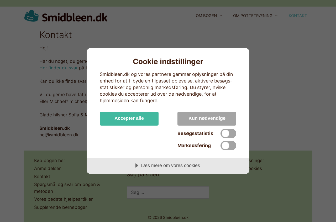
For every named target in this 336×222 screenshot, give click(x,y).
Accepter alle (129, 118)
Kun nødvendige (206, 118)
